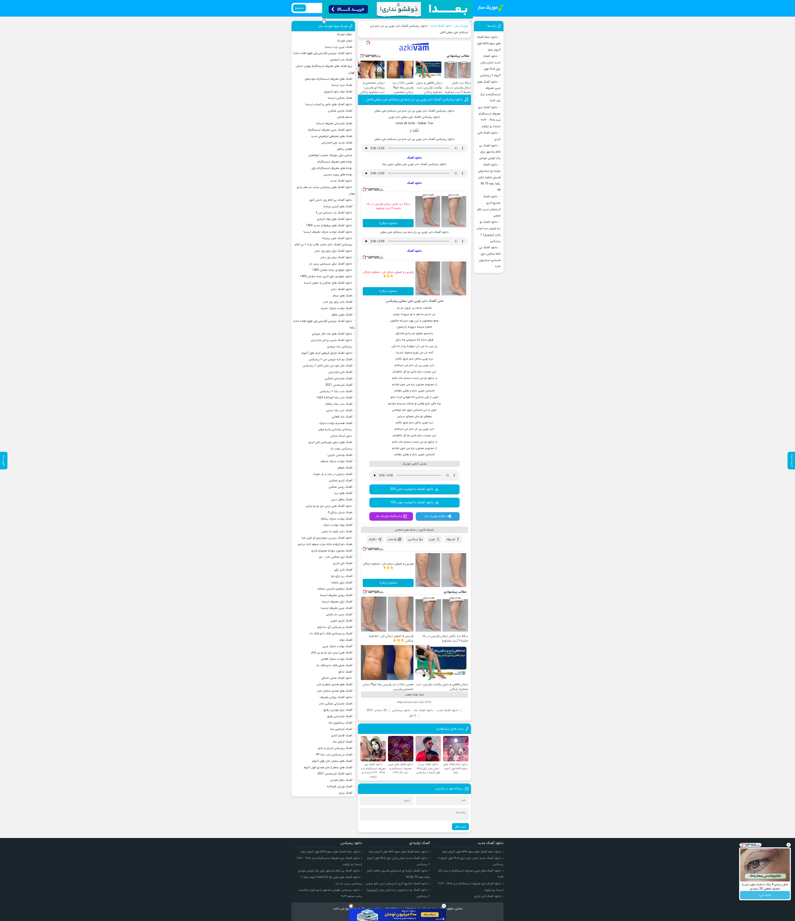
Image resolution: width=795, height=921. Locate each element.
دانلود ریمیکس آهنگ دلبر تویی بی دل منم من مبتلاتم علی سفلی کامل (414, 100)
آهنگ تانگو (345, 672)
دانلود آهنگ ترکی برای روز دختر (333, 251)
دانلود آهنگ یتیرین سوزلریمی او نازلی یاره (327, 538)
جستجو (299, 8)
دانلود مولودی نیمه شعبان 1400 (332, 270)
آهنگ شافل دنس (341, 500)
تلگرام (372, 539)
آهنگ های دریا (343, 493)
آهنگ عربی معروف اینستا (336, 608)
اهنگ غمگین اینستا (340, 98)
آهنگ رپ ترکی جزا (341, 576)
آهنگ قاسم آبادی (341, 736)
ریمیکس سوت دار (341, 449)
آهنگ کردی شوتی (341, 621)
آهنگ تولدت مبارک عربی (337, 646)
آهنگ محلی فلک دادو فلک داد (334, 665)
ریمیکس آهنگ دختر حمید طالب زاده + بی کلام (323, 245)
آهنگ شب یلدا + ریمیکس (336, 391)
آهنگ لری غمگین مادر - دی (335, 557)
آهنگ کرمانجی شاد (341, 729)
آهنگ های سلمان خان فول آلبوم (332, 761)
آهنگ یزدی (345, 793)
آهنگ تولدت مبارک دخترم (336, 308)
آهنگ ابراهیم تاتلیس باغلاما (335, 589)
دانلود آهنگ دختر (341, 289)
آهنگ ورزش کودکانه (339, 787)
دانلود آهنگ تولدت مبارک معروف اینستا (328, 232)
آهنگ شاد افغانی (342, 417)
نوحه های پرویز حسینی (338, 175)
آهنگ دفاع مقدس (341, 780)
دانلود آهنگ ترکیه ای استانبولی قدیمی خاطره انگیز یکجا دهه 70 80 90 (489, 177)
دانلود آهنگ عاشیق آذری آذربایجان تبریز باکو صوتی (397, 884)
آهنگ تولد (345, 640)
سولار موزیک (344, 34)
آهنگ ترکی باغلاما (341, 583)
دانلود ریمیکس (401, 710)
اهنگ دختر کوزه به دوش (337, 531)
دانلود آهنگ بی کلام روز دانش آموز (330, 200)
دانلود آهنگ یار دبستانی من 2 (334, 213)
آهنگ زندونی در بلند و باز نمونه (332, 474)
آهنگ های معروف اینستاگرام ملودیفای (328, 79)
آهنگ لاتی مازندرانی (340, 372)
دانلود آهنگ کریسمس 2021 (334, 774)
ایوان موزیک (344, 41)
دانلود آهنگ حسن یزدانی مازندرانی (331, 340)
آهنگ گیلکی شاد (342, 742)
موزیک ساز (461, 26)
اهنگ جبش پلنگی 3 (340, 512)
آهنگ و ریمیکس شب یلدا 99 (334, 755)
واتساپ (392, 539)
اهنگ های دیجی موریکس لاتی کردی (330, 442)
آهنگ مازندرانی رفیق (339, 716)
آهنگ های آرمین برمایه (337, 206)
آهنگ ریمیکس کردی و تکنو (335, 748)
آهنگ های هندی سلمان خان (334, 691)
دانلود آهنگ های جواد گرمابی (334, 219)
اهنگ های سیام (342, 296)
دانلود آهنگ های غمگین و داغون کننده (328, 283)
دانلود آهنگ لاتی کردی (487, 896)
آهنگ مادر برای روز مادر (337, 302)
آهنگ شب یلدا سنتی (339, 410)
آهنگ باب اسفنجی (341, 60)
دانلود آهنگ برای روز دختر (336, 257)
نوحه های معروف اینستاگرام (334, 162)
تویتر (432, 539)
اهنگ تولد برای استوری (338, 92)
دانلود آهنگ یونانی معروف (336, 697)
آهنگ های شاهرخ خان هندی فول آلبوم (328, 767)
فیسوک (450, 539)
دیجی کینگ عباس (341, 436)
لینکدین (413, 539)
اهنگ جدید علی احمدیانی (337, 143)
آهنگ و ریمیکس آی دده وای (334, 627)
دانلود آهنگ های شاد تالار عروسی (332, 334)
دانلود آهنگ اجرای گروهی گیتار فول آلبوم (327, 353)
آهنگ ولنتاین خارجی (340, 455)
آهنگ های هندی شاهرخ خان (334, 684)
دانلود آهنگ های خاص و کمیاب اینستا (328, 104)
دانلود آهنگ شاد (423, 710)
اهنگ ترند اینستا (341, 85)
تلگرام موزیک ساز (435, 516)
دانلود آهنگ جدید (441, 26)
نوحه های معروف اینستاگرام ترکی (332, 168)
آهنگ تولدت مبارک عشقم (336, 461)
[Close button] (789, 845)
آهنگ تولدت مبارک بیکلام (336, 519)
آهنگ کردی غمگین (340, 481)
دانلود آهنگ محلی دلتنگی (337, 678)
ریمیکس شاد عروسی (339, 347)
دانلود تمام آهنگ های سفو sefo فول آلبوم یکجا (489, 43)
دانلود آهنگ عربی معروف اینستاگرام (330, 130)
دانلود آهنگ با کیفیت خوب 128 (412, 502)
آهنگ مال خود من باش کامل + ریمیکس (327, 366)
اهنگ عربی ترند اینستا (338, 47)
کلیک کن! (765, 895)
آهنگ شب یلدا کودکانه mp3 (334, 398)
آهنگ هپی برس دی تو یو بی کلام (331, 653)
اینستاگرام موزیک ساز (389, 516)
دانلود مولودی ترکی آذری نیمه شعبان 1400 (326, 276)
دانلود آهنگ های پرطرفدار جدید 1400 (329, 226)
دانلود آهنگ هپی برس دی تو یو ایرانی (329, 506)
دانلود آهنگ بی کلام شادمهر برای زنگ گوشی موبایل (490, 152)
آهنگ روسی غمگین (340, 487)
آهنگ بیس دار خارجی (339, 614)
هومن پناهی (344, 149)
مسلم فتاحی (344, 117)
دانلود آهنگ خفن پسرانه (337, 238)
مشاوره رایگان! (388, 223)
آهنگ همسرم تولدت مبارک (335, 423)
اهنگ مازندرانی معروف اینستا (334, 123)
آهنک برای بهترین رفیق (337, 710)
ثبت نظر (460, 827)
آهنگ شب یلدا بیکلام (339, 404)
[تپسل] (368, 43)
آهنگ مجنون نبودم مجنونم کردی (331, 551)
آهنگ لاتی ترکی (343, 570)
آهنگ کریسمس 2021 (338, 385)
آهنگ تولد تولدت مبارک (337, 525)
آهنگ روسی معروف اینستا (336, 595)
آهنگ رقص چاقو (342, 315)
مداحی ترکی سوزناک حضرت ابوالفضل (330, 155)
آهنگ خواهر (344, 468)
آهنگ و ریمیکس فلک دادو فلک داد (330, 634)
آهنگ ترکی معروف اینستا (337, 602)
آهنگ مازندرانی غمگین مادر (335, 704)
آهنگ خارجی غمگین (340, 111)
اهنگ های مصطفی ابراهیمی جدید (331, 136)
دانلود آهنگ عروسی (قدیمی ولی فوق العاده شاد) (322, 53)
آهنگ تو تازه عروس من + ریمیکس (330, 359)
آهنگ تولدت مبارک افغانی (336, 659)
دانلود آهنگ (414, 158)
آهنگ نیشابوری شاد (340, 723)
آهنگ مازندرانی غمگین (338, 378)
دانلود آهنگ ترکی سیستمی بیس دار (330, 264)
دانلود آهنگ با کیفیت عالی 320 (412, 489)
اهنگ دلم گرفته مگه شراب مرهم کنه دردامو (325, 544)
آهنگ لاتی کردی (342, 563)
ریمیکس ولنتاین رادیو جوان (335, 429)
